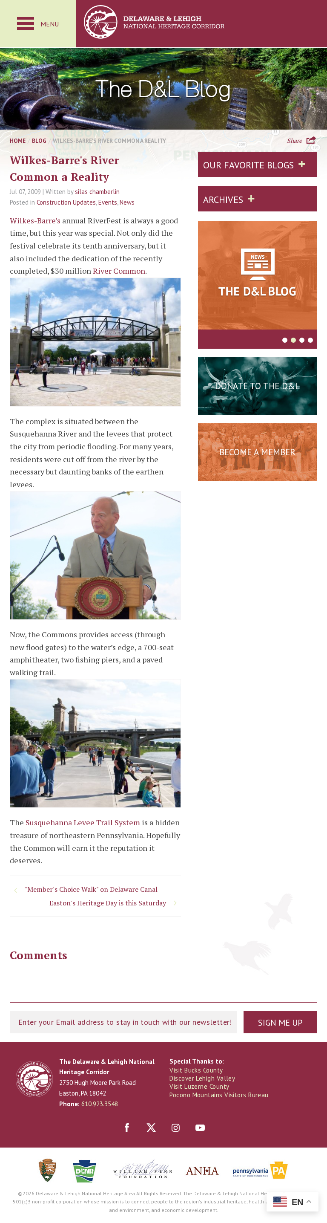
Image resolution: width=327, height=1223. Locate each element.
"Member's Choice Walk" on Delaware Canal (91, 889)
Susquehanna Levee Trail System (83, 822)
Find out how (257, 473)
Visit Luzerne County (199, 1086)
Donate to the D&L (257, 386)
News (127, 202)
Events (107, 202)
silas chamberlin (97, 192)
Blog (39, 141)
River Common (119, 271)
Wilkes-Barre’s (36, 220)
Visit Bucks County (196, 1070)
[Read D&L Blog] (257, 276)
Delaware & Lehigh (34, 1079)
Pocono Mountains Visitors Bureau (218, 1095)
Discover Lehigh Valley (202, 1078)
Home (18, 141)
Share (294, 139)
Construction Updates (66, 202)
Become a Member (257, 452)
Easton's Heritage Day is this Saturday (107, 903)
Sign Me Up (280, 1022)
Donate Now (257, 407)
